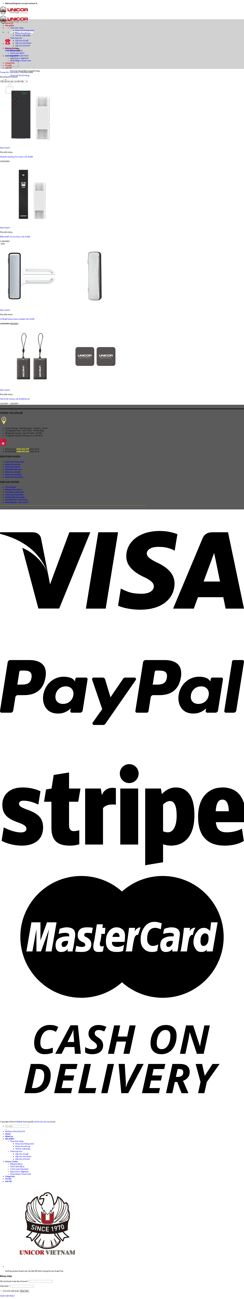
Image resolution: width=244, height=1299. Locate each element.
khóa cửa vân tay (12, 464)
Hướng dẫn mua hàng (14, 497)
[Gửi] (11, 35)
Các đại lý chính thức (14, 492)
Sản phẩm (9, 25)
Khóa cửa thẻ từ (12, 467)
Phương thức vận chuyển (16, 502)
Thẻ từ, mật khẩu (22, 35)
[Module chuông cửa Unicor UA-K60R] (32, 145)
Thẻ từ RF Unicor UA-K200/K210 (15, 399)
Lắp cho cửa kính (22, 45)
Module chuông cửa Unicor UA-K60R (16, 156)
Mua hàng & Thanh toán (20, 60)
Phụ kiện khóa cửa (13, 469)
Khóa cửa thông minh (24, 30)
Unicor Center (11, 48)
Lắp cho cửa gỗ (21, 40)
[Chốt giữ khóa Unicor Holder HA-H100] (63, 307)
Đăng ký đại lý (16, 50)
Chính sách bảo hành (19, 55)
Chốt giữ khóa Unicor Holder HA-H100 (17, 319)
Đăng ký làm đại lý (13, 489)
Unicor (19, 1121)
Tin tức (8, 65)
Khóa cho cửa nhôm (14, 477)
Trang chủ (4, 72)
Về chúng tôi (10, 487)
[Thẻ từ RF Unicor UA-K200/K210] (63, 387)
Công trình (10, 63)
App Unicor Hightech (19, 58)
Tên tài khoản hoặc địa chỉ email (14, 1281)
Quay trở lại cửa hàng (19, 75)
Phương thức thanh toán (16, 499)
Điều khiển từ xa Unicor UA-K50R (15, 236)
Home (8, 20)
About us (9, 23)
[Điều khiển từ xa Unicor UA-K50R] (32, 225)
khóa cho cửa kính (13, 474)
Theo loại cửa (16, 38)
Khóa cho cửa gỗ (12, 472)
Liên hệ (8, 67)
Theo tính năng (16, 28)
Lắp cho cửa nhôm (23, 43)
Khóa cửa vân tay (22, 33)
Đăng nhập (24, 1291)
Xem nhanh (5, 147)
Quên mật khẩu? (7, 1295)
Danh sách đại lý (17, 53)
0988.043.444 (23, 451)
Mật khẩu (5, 1286)
